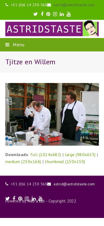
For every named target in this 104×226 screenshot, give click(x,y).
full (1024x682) (45, 154)
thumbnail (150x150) (65, 161)
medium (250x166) (23, 161)
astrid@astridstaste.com (74, 4)
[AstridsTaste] (52, 29)
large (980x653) (80, 154)
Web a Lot (36, 201)
